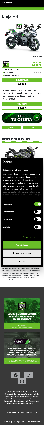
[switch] (37, 212)
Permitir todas (22, 245)
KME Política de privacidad (31, 422)
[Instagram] (22, 382)
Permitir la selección (22, 253)
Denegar (22, 261)
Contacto (7, 422)
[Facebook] (16, 376)
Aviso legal (16, 422)
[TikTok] (28, 376)
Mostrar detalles (29, 237)
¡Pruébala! (11, 128)
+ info (32, 128)
